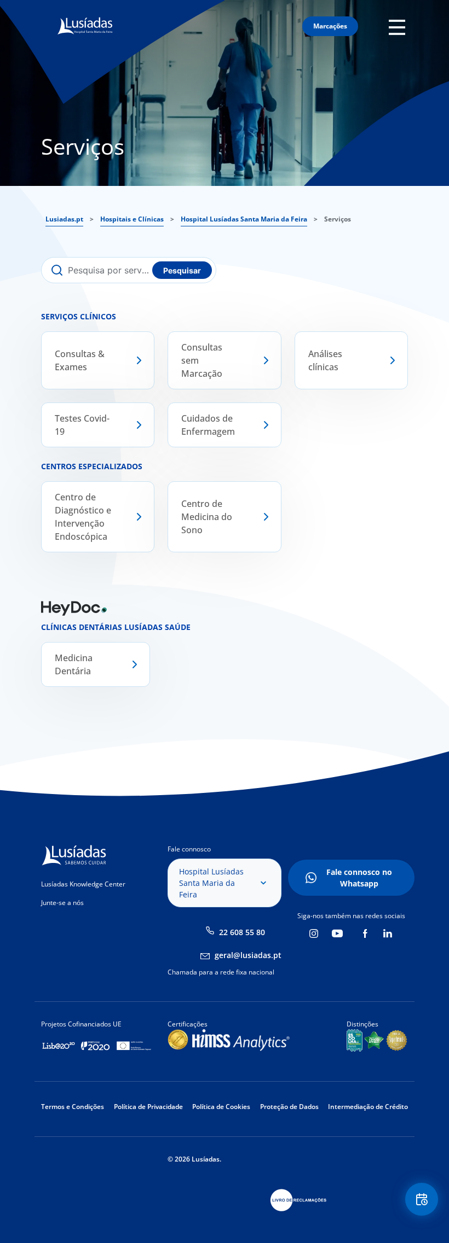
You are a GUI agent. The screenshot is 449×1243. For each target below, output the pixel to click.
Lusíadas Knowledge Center (83, 884)
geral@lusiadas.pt (248, 955)
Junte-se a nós (62, 902)
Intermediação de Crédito (368, 1106)
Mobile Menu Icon (400, 26)
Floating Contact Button (422, 1199)
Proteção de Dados (289, 1106)
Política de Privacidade (148, 1106)
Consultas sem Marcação (201, 360)
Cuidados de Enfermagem (208, 424)
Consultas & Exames (80, 360)
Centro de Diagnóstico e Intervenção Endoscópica (83, 516)
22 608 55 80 (242, 932)
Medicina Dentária (74, 664)
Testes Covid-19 (82, 424)
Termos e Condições (72, 1106)
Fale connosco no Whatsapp (359, 878)
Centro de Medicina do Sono (206, 517)
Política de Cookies (221, 1106)
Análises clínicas (325, 360)
